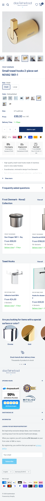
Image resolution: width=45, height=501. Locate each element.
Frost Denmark (8, 67)
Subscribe (9, 461)
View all (40, 200)
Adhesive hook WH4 (11, 295)
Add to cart (31, 129)
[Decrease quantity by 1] (4, 129)
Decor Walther (9, 292)
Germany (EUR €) (20, 472)
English (5, 472)
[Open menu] (3, 5)
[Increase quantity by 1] (15, 129)
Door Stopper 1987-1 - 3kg (13, 237)
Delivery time (9, 247)
